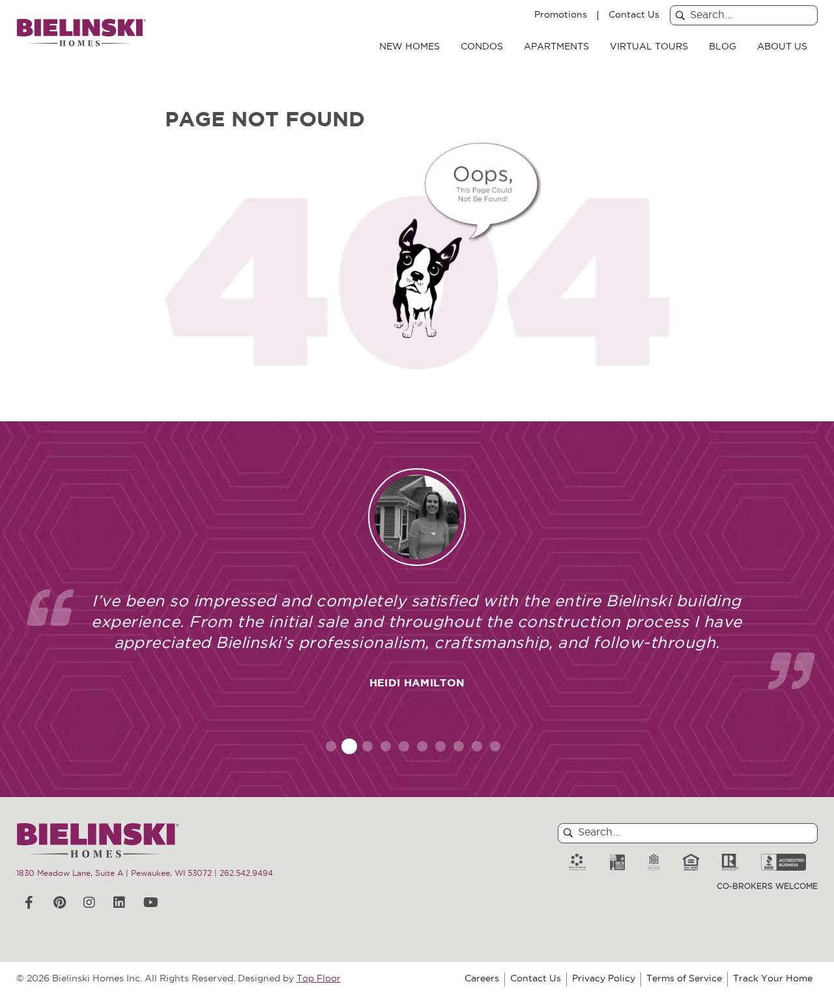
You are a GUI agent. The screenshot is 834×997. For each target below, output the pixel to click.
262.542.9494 (246, 874)
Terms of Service (684, 979)
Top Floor (318, 979)
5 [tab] (404, 746)
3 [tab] (367, 746)
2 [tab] (349, 746)
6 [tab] (422, 746)
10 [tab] (495, 746)
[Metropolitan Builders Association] (654, 862)
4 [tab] (386, 746)
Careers (482, 979)
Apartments (556, 47)
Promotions (560, 15)
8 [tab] (458, 746)
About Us (782, 47)
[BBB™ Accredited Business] (783, 862)
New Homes (409, 47)
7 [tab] (440, 746)
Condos (482, 47)
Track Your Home (772, 979)
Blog (722, 47)
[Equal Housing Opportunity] (691, 862)
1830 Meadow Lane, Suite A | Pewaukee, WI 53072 (114, 874)
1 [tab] (331, 746)
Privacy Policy (603, 979)
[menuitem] (409, 47)
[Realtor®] (730, 862)
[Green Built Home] (617, 862)
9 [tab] (477, 746)
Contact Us (634, 15)
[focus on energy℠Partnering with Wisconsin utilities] (577, 862)
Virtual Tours (649, 47)
